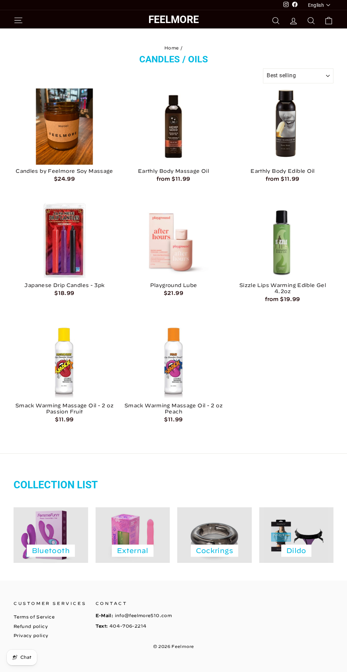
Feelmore (173, 19)
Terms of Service (34, 616)
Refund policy (31, 626)
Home (171, 47)
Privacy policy (31, 635)
